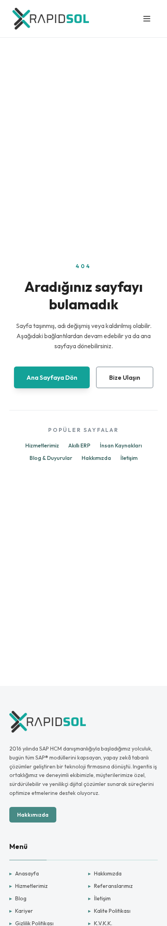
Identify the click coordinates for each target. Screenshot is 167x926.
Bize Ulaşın (124, 377)
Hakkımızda (96, 457)
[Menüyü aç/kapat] (147, 18)
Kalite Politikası (109, 910)
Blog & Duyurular (51, 457)
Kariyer (21, 910)
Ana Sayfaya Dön (51, 377)
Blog (17, 898)
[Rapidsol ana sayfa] (50, 18)
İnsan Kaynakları (121, 445)
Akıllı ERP (79, 445)
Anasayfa (24, 873)
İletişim (128, 457)
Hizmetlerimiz (42, 445)
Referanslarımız (110, 885)
